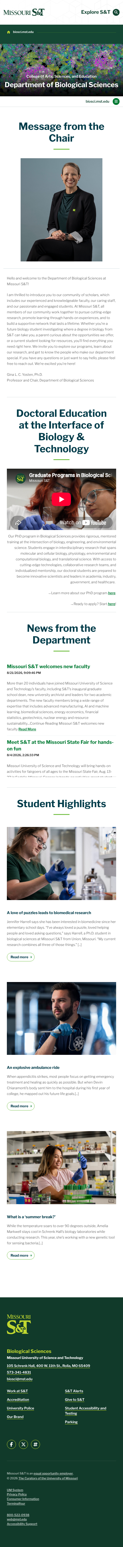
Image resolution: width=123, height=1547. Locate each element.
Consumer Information (23, 1499)
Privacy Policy (17, 1494)
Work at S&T (17, 1391)
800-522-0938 (18, 1515)
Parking (71, 1422)
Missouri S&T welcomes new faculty (48, 667)
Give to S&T (74, 1399)
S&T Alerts (74, 1391)
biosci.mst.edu (23, 32)
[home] (24, 12)
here (111, 604)
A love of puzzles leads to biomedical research (49, 913)
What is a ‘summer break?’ (31, 1217)
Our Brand (15, 1417)
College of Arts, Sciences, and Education (61, 77)
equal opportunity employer (53, 1473)
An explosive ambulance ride (33, 1067)
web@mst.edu (17, 1519)
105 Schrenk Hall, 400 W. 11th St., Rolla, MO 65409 (48, 1366)
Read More (27, 729)
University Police (20, 1408)
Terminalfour (16, 1503)
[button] (116, 12)
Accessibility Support (22, 1524)
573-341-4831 (19, 1372)
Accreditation (18, 1399)
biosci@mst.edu (19, 1379)
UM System (15, 1490)
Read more (19, 957)
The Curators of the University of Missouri (48, 1478)
